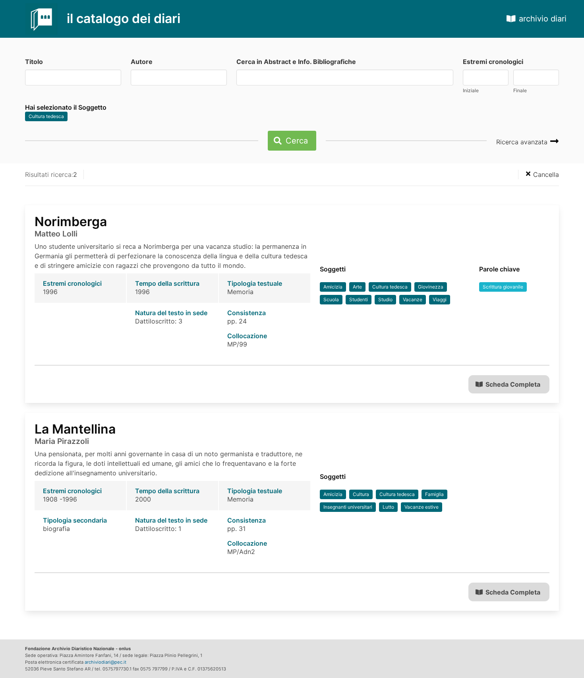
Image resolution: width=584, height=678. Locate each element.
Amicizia (332, 287)
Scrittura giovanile (503, 287)
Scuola (331, 299)
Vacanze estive (421, 507)
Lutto (388, 507)
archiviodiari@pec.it (105, 662)
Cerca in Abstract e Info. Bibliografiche (296, 62)
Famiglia (434, 494)
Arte (357, 287)
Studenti (358, 299)
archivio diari (543, 18)
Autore (142, 62)
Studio (385, 299)
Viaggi (440, 299)
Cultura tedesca (46, 116)
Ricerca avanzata (522, 142)
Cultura (361, 494)
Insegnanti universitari (347, 507)
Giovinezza (430, 287)
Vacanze (412, 299)
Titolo (34, 62)
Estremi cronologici (493, 62)
